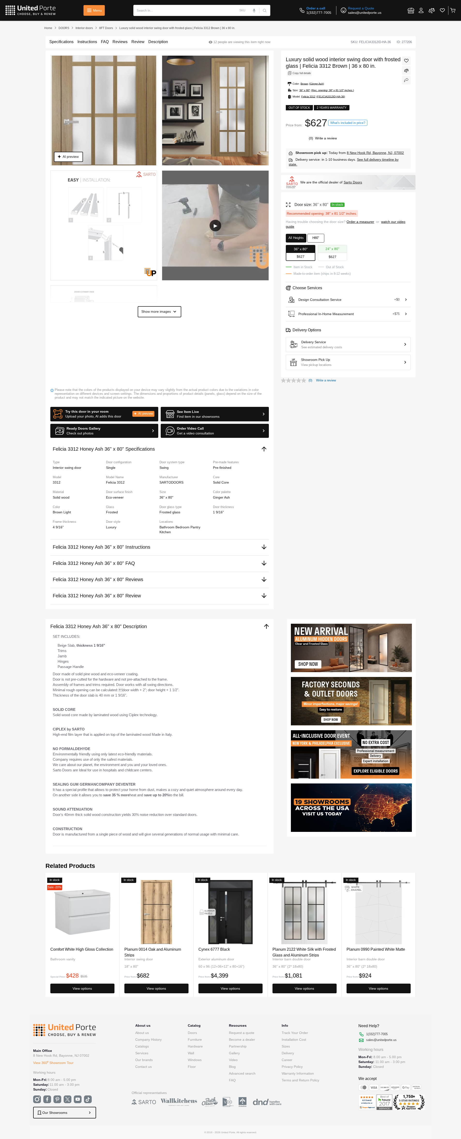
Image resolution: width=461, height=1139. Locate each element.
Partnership (238, 1046)
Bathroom (167, 527)
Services (141, 1053)
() (311, 138)
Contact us (143, 1067)
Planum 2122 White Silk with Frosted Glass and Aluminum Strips (304, 952)
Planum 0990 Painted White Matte (376, 949)
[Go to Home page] (30, 10)
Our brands (144, 1060)
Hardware (195, 1046)
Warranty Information (298, 1073)
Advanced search (242, 1073)
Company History (148, 1039)
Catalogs (142, 1046)
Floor (192, 1067)
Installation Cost (294, 1039)
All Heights (296, 238)
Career (287, 1060)
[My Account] (421, 10)
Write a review (326, 138)
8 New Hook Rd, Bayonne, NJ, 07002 (375, 153)
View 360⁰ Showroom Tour (53, 1063)
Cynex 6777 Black (214, 949)
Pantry (195, 527)
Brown (58, 512)
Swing (164, 468)
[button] (104, 414)
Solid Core (221, 482)
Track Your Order (295, 1033)
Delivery (288, 1053)
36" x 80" (166, 497)
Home (48, 28)
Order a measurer (360, 222)
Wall (191, 1053)
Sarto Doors (353, 182)
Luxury (111, 527)
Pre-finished (222, 468)
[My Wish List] (442, 10)
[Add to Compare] (406, 70)
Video (233, 1060)
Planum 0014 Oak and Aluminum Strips (152, 952)
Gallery (234, 1053)
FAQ (232, 1080)
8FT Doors (106, 28)
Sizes (286, 1046)
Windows (195, 1060)
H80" (315, 238)
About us (142, 1033)
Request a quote (241, 1033)
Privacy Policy (292, 1067)
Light (67, 512)
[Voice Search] (254, 10)
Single (110, 468)
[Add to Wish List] (406, 60)
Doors (192, 1033)
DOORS (64, 28)
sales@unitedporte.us (364, 13)
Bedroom (182, 527)
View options (82, 988)
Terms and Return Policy (300, 1080)
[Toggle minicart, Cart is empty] (452, 10)
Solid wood (61, 497)
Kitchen (165, 532)
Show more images (156, 311)
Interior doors (84, 28)
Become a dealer (242, 1039)
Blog (232, 1067)
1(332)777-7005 (318, 13)
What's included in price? (347, 123)
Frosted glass (169, 512)
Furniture (195, 1039)
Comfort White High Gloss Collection (81, 949)
